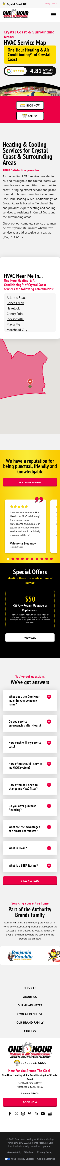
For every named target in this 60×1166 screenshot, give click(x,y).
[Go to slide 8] (41, 559)
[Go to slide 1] (8, 559)
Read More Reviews (30, 482)
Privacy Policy (45, 1152)
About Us (30, 997)
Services (30, 988)
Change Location (51, 4)
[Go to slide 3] (17, 559)
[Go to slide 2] (13, 559)
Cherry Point (15, 313)
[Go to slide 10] (51, 559)
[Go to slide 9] (46, 559)
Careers (30, 1031)
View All (30, 637)
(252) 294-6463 (33, 1063)
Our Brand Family (30, 1022)
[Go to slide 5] (27, 559)
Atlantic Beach (17, 297)
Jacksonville (15, 319)
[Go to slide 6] (32, 559)
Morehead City (17, 330)
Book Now (30, 1102)
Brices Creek (15, 303)
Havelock (13, 308)
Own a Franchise (29, 1014)
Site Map (29, 1152)
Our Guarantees (30, 1005)
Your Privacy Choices (22, 1158)
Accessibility (14, 1152)
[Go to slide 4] (22, 559)
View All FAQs (30, 880)
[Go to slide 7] (37, 559)
